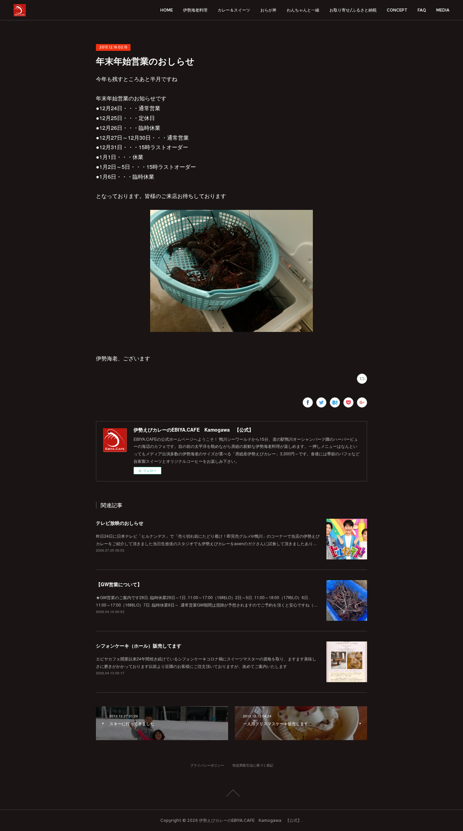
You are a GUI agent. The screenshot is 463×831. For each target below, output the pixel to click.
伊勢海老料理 (195, 10)
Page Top (231, 793)
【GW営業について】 (119, 584)
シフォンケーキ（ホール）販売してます (138, 645)
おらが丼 (268, 10)
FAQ (422, 10)
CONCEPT (397, 10)
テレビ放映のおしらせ (119, 522)
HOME (166, 10)
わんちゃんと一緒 (303, 10)
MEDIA (442, 10)
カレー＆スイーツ (234, 10)
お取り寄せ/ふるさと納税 (353, 10)
